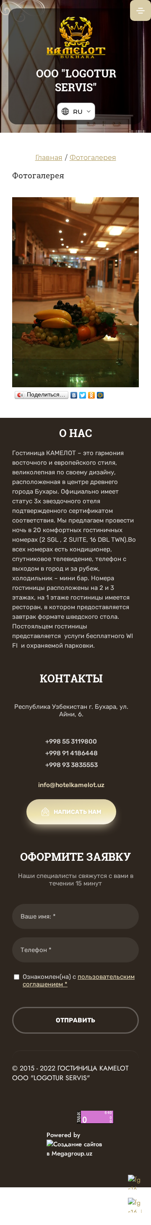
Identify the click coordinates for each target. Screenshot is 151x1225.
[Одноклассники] (91, 393)
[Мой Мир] (100, 393)
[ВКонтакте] (74, 393)
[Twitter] (82, 393)
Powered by (63, 1135)
